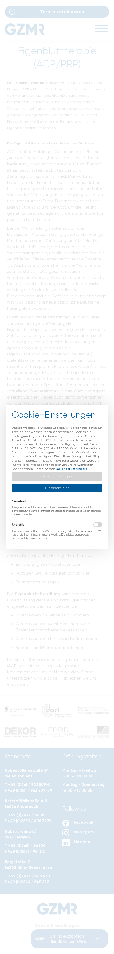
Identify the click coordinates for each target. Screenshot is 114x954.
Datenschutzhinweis (71, 469)
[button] (57, 476)
